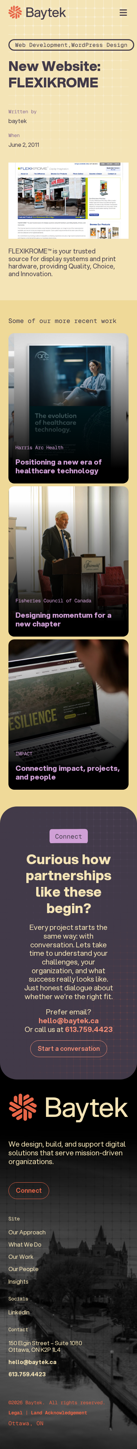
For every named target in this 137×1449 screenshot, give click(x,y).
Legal (15, 1412)
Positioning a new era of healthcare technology (58, 466)
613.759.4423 (89, 1029)
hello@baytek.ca (69, 1020)
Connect (29, 1190)
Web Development (41, 45)
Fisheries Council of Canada (53, 600)
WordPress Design (99, 45)
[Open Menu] (123, 12)
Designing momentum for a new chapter (63, 619)
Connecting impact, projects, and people (67, 772)
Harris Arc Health (39, 447)
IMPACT (23, 754)
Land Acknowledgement (59, 1412)
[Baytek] (37, 13)
